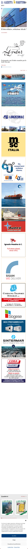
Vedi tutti (22, 70)
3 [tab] (4, 518)
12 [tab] (16, 518)
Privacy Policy (17, 547)
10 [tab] (13, 518)
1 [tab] (1, 518)
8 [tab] (10, 518)
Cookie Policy (10, 547)
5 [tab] (6, 518)
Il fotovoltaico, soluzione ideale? (14, 29)
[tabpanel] (14, 63)
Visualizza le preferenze (14, 544)
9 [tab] (12, 518)
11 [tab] (14, 518)
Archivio (23, 496)
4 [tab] (5, 518)
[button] (26, 520)
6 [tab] (8, 518)
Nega (14, 540)
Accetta (14, 536)
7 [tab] (9, 518)
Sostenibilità (4, 32)
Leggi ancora (14, 63)
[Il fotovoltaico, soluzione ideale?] (14, 17)
